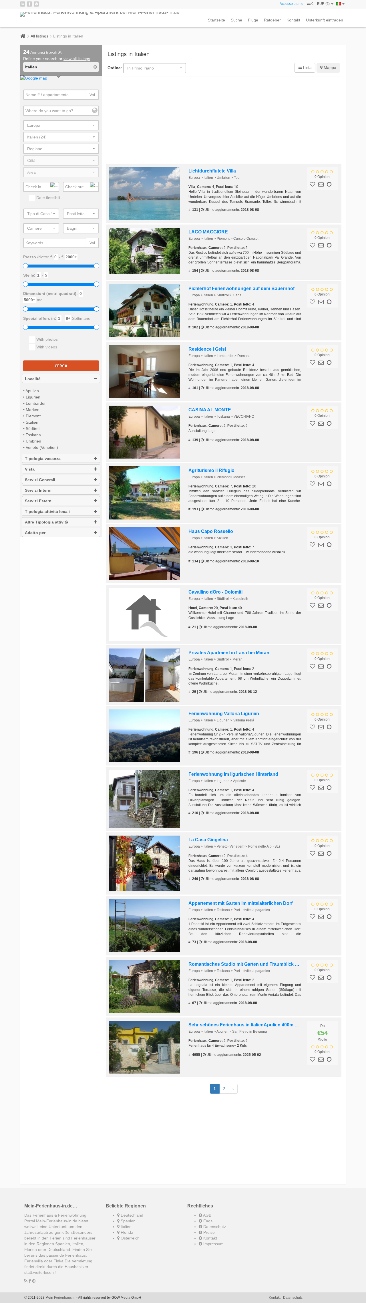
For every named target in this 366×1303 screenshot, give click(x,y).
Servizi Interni (38, 490)
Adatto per (35, 532)
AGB (206, 1215)
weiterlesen (44, 1272)
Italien (126, 1226)
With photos (46, 339)
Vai (92, 94)
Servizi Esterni (39, 501)
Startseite (216, 20)
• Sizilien (30, 422)
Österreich (130, 1238)
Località (33, 378)
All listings (39, 36)
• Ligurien (31, 397)
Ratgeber (272, 20)
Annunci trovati (40, 52)
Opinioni (323, 177)
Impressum (213, 1243)
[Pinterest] (36, 4)
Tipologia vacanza (43, 458)
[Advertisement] (224, 121)
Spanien (128, 1221)
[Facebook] (29, 4)
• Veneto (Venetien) (40, 447)
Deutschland (131, 1215)
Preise (208, 1232)
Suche (236, 20)
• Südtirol (31, 428)
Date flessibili (47, 197)
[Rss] (22, 4)
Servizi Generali (40, 479)
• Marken (31, 409)
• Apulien (31, 390)
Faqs (207, 1221)
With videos (46, 347)
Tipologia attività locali (47, 511)
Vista (30, 469)
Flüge (253, 20)
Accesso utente (291, 4)
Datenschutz (214, 1226)
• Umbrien (32, 441)
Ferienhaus (63, 1298)
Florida (126, 1232)
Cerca (61, 365)
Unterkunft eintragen (324, 20)
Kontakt (293, 20)
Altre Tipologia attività (46, 522)
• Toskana (32, 435)
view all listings (76, 58)
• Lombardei (34, 403)
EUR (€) (324, 4)
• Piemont (32, 416)
